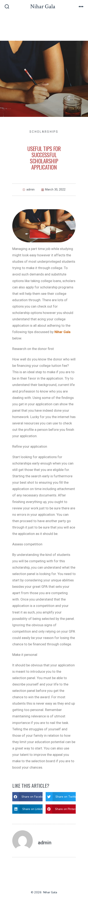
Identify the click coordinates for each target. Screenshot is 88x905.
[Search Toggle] (7, 7)
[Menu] (81, 7)
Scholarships (44, 131)
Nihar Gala (62, 332)
